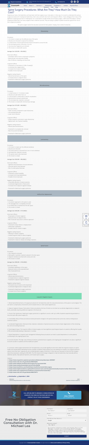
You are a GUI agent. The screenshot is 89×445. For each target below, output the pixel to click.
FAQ (52, 7)
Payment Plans (74, 5)
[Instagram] (75, 2)
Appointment (86, 224)
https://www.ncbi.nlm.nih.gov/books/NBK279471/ (23, 372)
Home (25, 5)
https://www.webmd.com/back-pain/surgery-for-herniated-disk (27, 363)
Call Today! (69, 396)
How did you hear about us (54, 418)
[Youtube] (78, 2)
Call (86, 218)
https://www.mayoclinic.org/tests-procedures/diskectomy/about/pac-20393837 (32, 360)
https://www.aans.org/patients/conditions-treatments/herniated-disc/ (29, 370)
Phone (48, 413)
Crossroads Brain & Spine (14, 398)
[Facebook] (72, 2)
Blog (56, 7)
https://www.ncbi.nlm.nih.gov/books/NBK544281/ (23, 362)
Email (68, 413)
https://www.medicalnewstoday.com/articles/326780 (24, 365)
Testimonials (48, 5)
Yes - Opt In (52, 425)
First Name (50, 408)
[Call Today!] (69, 393)
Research (46, 7)
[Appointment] (86, 222)
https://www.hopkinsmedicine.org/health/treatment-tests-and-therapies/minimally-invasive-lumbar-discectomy (42, 369)
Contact (66, 5)
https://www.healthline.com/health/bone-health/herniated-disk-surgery (30, 367)
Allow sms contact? (52, 423)
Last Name (70, 408)
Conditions (57, 5)
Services (38, 5)
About (30, 5)
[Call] (86, 216)
